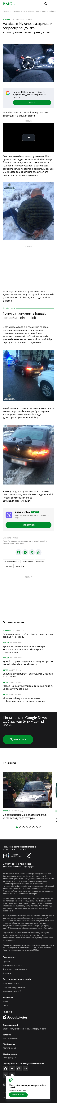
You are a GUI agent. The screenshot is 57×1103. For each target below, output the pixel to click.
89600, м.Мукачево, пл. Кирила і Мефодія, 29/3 (24, 1029)
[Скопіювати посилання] (38, 552)
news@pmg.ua (9, 1048)
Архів (5, 1001)
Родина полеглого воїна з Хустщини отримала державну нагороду (28, 635)
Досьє (6, 1005)
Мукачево (8, 566)
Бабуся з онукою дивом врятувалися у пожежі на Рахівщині (28, 675)
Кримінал (16, 11)
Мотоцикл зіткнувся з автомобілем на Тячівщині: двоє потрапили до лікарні (24, 700)
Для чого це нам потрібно (17, 1090)
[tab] (17, 827)
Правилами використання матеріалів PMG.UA (21, 950)
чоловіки (40, 561)
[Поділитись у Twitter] (32, 552)
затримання (28, 561)
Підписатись (28, 525)
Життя (5, 670)
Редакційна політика (12, 965)
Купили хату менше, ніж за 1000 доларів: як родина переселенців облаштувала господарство (24, 649)
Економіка (7, 630)
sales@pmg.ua (9, 1057)
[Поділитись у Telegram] (25, 552)
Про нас (6, 962)
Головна (6, 11)
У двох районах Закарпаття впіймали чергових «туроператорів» (25, 816)
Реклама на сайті (11, 983)
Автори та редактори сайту (16, 969)
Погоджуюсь (18, 1095)
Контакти (7, 973)
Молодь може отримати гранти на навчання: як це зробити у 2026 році (28, 687)
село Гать (20, 566)
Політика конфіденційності (15, 987)
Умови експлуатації (12, 991)
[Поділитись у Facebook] (18, 552)
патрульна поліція (11, 561)
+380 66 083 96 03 (11, 1038)
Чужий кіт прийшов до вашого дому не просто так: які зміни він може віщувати (28, 663)
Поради (6, 642)
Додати (32, 103)
